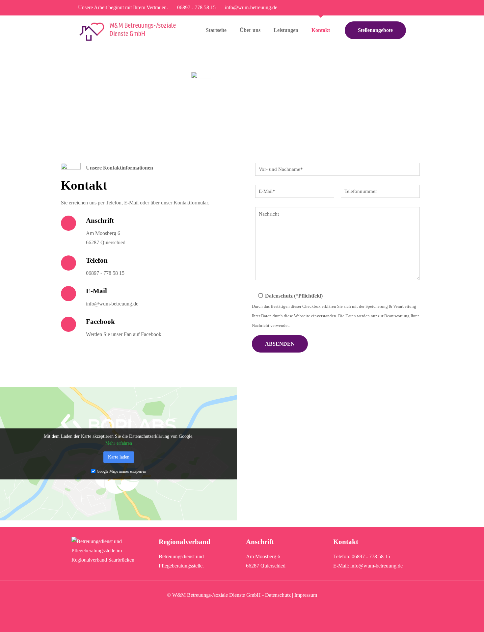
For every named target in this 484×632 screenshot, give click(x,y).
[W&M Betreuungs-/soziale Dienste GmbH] (127, 30)
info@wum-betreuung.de (251, 7)
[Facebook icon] (402, 8)
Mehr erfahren (118, 443)
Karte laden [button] (118, 457)
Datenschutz (278, 595)
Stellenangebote (375, 30)
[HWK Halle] (111, 560)
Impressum (305, 595)
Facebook (100, 322)
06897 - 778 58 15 (196, 7)
